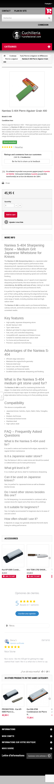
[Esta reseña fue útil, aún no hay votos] (42, 671)
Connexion (43, 25)
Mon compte (8, 736)
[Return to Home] (4, 55)
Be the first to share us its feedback (26, 161)
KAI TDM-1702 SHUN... (37, 570)
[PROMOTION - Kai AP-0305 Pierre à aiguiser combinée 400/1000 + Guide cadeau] (13, 695)
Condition (6, 120)
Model (4, 117)
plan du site (20, 11)
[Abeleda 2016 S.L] (27, 34)
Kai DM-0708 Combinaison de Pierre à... (37, 711)
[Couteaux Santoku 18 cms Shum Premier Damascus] (38, 556)
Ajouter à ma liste (16, 222)
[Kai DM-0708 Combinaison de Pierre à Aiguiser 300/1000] (38, 695)
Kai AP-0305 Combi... (11, 570)
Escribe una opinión (27, 613)
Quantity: (7, 202)
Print (8, 183)
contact (6, 11)
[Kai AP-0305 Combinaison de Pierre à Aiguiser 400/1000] (13, 556)
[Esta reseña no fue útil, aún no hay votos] (47, 671)
